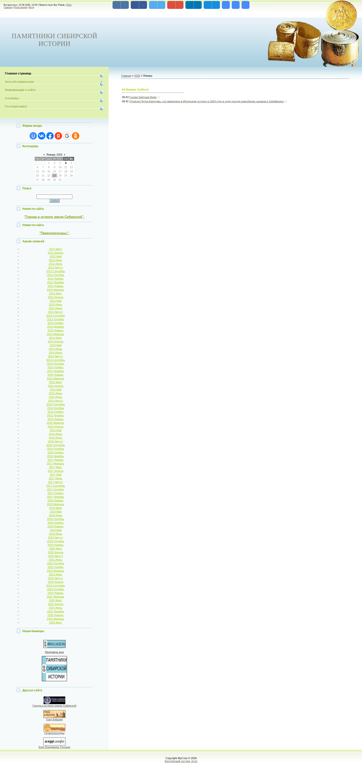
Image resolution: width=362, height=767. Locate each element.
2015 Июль (55, 396)
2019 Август (55, 537)
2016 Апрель (56, 426)
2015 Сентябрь (55, 404)
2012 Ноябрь (56, 278)
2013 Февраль (55, 289)
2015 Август (55, 400)
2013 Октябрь (55, 319)
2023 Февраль (55, 570)
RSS (69, 5)
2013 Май (56, 300)
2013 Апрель (56, 297)
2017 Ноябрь (56, 493)
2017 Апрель (56, 470)
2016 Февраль (55, 422)
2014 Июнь (55, 348)
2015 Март (55, 382)
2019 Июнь (55, 533)
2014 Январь (56, 330)
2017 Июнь (55, 478)
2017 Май (56, 474)
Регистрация (20, 7)
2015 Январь (56, 374)
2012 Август (55, 267)
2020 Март (55, 548)
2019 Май (56, 530)
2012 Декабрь (55, 282)
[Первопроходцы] (54, 730)
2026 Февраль (55, 618)
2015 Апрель (56, 385)
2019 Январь (56, 526)
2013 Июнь (55, 304)
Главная (8, 7)
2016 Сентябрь (55, 445)
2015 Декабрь (55, 415)
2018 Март (55, 507)
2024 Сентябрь (55, 585)
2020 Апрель (56, 552)
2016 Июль (55, 437)
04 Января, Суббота (135, 89)
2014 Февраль (55, 334)
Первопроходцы (54, 732)
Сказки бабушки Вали (142, 97)
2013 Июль (55, 308)
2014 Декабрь (55, 371)
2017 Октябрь (55, 489)
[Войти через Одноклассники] (75, 136)
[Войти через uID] (33, 136)
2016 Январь (56, 419)
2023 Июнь (55, 574)
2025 (137, 75)
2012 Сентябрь (55, 271)
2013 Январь (56, 286)
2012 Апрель (56, 252)
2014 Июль (55, 352)
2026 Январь (56, 615)
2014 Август (55, 356)
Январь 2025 (54, 154)
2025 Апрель (56, 604)
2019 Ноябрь (56, 544)
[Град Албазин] (54, 716)
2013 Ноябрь (56, 322)
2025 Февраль (55, 596)
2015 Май (56, 389)
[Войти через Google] (67, 136)
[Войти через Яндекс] (58, 136)
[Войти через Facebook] (50, 136)
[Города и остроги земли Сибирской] (54, 703)
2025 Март (55, 600)
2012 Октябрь (55, 274)
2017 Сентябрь (55, 485)
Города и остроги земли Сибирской (54, 705)
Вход (31, 7)
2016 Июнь (55, 433)
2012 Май (56, 256)
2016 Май (56, 430)
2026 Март (55, 622)
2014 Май (56, 345)
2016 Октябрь (55, 448)
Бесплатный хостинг (177, 761)
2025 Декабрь (55, 611)
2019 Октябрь (55, 541)
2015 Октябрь (55, 408)
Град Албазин (54, 719)
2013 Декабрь (55, 326)
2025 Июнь (55, 607)
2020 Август (55, 555)
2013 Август (55, 311)
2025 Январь (56, 592)
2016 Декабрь (55, 456)
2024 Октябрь (55, 589)
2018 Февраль (55, 504)
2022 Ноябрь (56, 567)
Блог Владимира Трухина (54, 747)
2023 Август (55, 578)
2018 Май (56, 511)
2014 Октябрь (55, 363)
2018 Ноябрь (56, 522)
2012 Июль (55, 263)
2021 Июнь (55, 559)
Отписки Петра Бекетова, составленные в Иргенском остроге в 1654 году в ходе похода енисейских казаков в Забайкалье (206, 101)
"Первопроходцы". (54, 233)
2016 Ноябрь (56, 452)
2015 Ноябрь (56, 411)
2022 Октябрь (55, 563)
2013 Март (55, 293)
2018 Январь (56, 500)
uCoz (194, 761)
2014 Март (55, 337)
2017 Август (55, 482)
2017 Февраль (55, 463)
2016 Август (55, 441)
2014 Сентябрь (55, 359)
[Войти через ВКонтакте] (41, 136)
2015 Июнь (55, 393)
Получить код (54, 652)
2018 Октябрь (55, 518)
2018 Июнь (55, 515)
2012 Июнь (55, 260)
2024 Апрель (56, 581)
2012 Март (55, 249)
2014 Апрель (56, 341)
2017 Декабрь (55, 496)
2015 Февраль (55, 378)
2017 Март (55, 467)
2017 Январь (56, 459)
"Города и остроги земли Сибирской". (54, 217)
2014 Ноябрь (56, 367)
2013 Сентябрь (55, 315)
